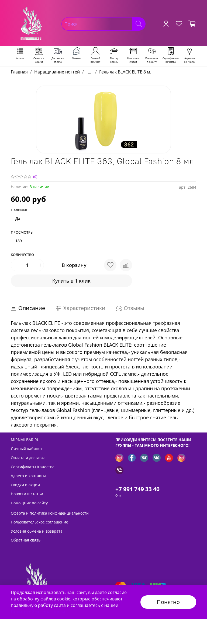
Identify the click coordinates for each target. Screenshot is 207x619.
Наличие (19, 210)
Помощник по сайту (29, 502)
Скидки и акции (25, 484)
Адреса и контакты (28, 475)
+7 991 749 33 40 (137, 489)
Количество (22, 255)
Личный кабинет (26, 448)
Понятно (168, 602)
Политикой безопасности (38, 612)
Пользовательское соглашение (39, 522)
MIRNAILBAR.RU (25, 439)
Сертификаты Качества (32, 466)
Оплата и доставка (28, 457)
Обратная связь (25, 540)
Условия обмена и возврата (37, 531)
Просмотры (22, 232)
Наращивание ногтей (57, 72)
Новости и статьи (27, 493)
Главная (19, 72)
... (89, 71)
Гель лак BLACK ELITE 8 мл (126, 72)
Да (17, 218)
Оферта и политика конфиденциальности (50, 513)
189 (18, 240)
